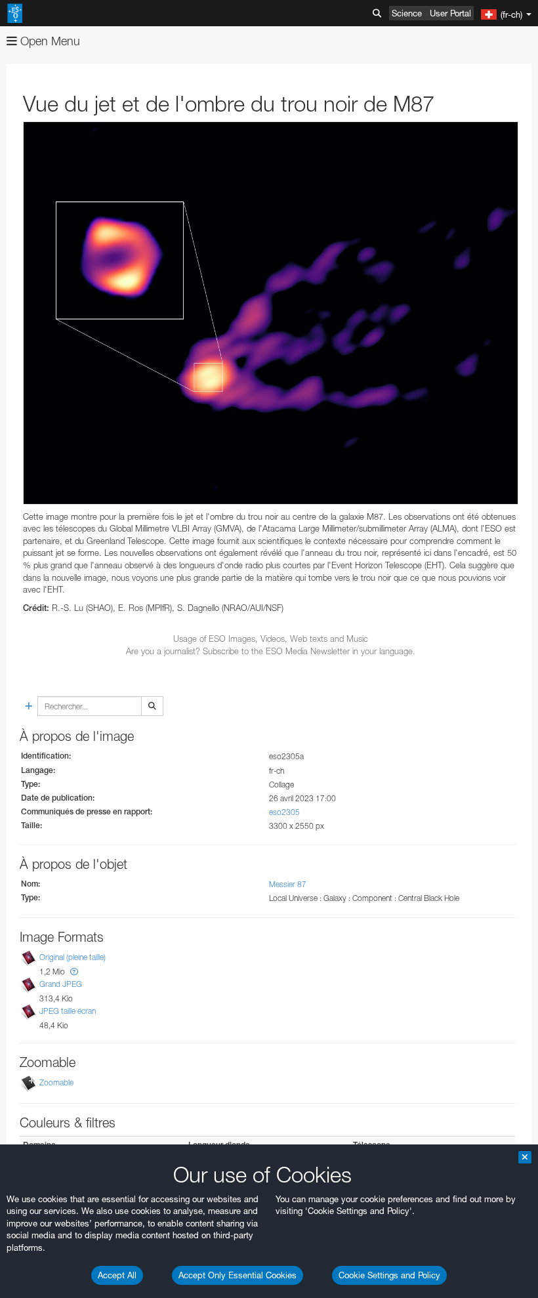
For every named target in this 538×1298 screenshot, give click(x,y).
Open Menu (48, 41)
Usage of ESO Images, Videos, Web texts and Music (270, 638)
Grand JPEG (60, 984)
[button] (74, 971)
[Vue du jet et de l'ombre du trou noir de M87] (271, 313)
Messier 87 (287, 884)
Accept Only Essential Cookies (237, 1275)
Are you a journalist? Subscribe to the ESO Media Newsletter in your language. (270, 651)
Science (407, 13)
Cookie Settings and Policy (389, 1275)
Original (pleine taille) (72, 957)
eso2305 (284, 812)
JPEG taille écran (67, 1011)
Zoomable (56, 1082)
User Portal (450, 13)
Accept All (117, 1275)
